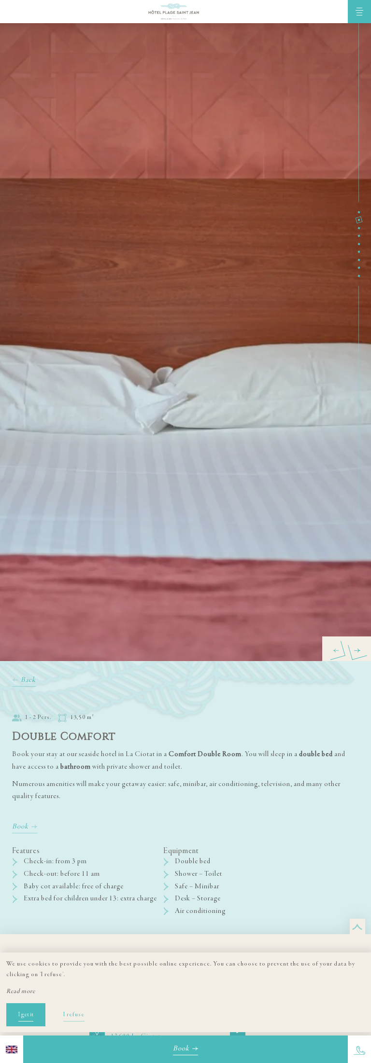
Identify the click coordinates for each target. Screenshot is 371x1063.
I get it (25, 1014)
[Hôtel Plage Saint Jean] (174, 11)
